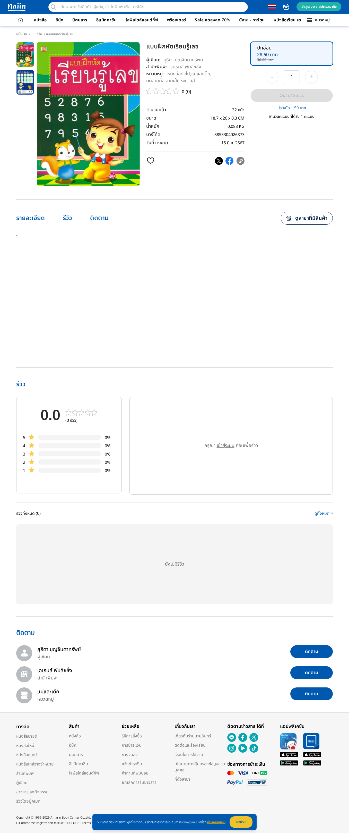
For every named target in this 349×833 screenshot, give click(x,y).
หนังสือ (40, 20)
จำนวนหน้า (156, 109)
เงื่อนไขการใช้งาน (188, 755)
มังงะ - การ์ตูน (252, 20)
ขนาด (151, 118)
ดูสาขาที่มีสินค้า (311, 218)
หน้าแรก (21, 34)
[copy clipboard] (241, 161)
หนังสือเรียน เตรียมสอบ (295, 20)
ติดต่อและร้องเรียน (190, 745)
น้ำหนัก (152, 126)
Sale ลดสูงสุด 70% (212, 20)
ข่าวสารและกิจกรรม (32, 792)
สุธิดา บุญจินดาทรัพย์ (183, 59)
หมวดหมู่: (155, 73)
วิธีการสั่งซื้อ (132, 736)
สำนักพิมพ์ (25, 773)
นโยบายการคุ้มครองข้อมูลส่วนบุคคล (199, 767)
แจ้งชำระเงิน (132, 764)
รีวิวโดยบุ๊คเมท (28, 801)
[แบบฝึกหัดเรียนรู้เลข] (219, 161)
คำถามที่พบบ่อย (135, 773)
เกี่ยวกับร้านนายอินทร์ (192, 736)
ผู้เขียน (22, 783)
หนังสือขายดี (26, 736)
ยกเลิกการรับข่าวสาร (139, 782)
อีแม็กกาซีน (106, 20)
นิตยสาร (79, 20)
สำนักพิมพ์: (156, 66)
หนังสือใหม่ (25, 746)
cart (286, 7)
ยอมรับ (241, 822)
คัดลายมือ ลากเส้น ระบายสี (170, 80)
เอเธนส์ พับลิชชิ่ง (185, 66)
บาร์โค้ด (153, 134)
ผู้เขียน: (153, 59)
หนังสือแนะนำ (27, 755)
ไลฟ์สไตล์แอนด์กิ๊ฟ (142, 20)
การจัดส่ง (130, 755)
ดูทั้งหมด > (324, 513)
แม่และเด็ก (200, 73)
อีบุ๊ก (60, 20)
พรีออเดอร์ (176, 20)
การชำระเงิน (132, 745)
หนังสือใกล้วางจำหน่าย (35, 764)
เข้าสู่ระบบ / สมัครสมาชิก (318, 6)
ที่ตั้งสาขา (182, 779)
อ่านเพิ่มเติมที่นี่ (216, 822)
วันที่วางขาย (157, 142)
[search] (53, 7)
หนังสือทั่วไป (178, 73)
